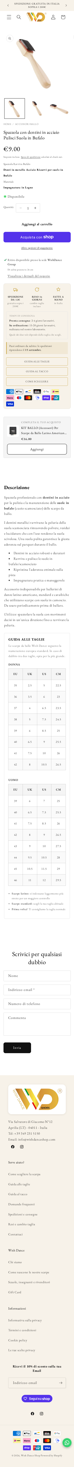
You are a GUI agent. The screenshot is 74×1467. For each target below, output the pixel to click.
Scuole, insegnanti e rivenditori (29, 1282)
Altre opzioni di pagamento (37, 248)
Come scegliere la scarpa (24, 1174)
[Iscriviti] (61, 1383)
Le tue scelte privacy (21, 1350)
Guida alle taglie (37, 361)
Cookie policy (17, 1340)
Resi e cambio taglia (21, 1224)
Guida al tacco (37, 371)
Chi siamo (15, 1262)
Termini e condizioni (22, 1330)
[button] (9, 17)
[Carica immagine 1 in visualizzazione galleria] (15, 109)
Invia (17, 1047)
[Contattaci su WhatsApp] (67, 1442)
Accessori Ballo (26, 124)
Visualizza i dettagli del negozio (29, 276)
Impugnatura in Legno (18, 187)
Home (7, 124)
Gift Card (14, 1292)
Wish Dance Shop (30, 1455)
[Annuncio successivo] (66, 5)
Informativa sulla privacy (25, 1320)
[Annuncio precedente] (8, 5)
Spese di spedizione (31, 156)
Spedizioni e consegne (23, 1214)
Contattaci (15, 1234)
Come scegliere (36, 381)
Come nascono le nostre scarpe (28, 1272)
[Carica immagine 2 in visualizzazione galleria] (37, 109)
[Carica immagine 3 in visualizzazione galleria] (59, 109)
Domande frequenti (21, 1204)
